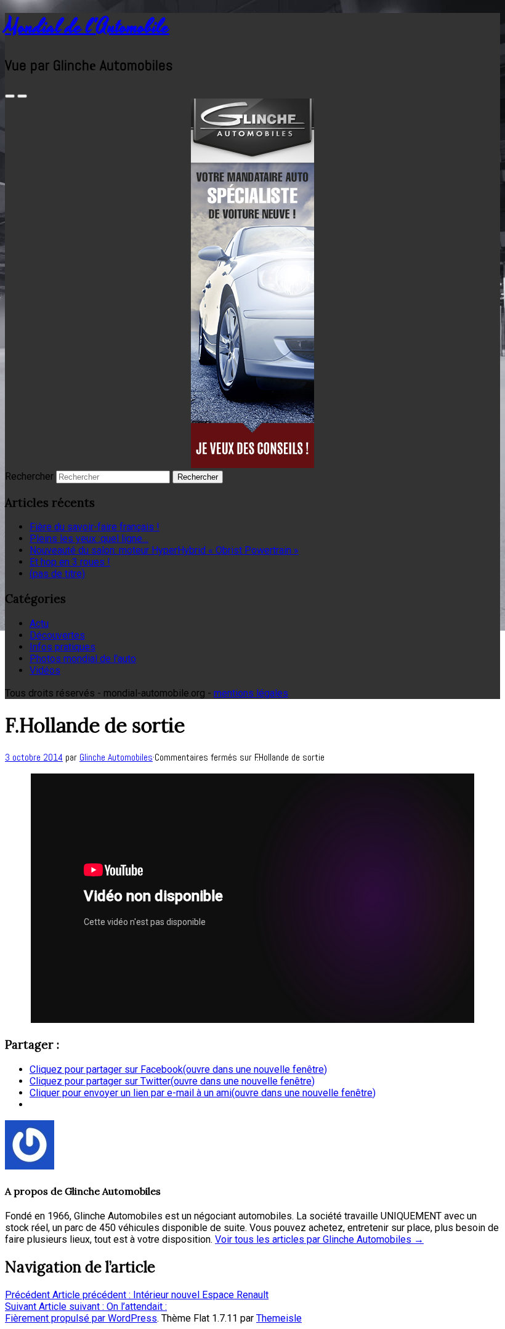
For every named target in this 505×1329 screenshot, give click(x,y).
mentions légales (251, 693)
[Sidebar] (10, 96)
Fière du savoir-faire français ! (95, 527)
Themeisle (279, 1318)
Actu (39, 623)
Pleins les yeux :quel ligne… (89, 538)
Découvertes (57, 635)
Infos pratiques (62, 647)
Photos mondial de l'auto (83, 658)
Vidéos (45, 670)
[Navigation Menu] (22, 96)
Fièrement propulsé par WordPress (81, 1318)
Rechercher (29, 476)
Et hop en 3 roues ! (70, 562)
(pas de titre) (57, 574)
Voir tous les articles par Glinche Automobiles (319, 1239)
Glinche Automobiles (116, 757)
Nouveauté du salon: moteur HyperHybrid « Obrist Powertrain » (164, 550)
